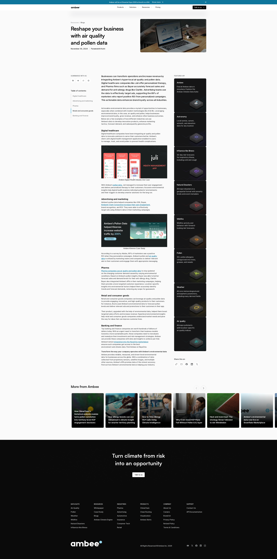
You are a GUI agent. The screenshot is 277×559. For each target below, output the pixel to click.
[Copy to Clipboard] (176, 364)
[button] (203, 388)
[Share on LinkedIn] (192, 364)
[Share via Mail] (181, 364)
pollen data (117, 185)
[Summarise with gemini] (78, 80)
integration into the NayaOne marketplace (131, 342)
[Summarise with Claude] (73, 80)
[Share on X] (197, 364)
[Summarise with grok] (83, 80)
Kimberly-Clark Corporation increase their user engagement (125, 205)
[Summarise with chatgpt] (88, 80)
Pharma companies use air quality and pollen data (121, 271)
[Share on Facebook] (186, 364)
